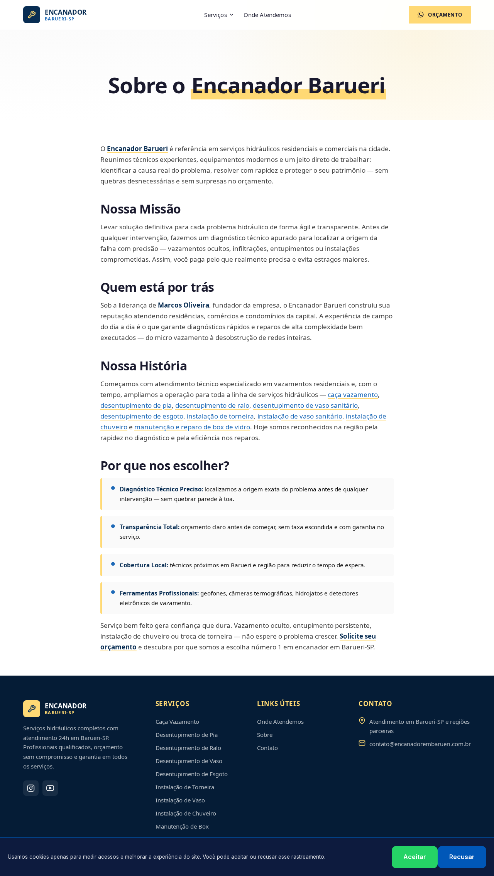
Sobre (264, 734)
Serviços (215, 14)
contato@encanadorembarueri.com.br (420, 744)
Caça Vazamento (177, 721)
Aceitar (414, 857)
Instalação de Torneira (185, 787)
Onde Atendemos (267, 14)
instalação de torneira (220, 416)
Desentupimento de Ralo (188, 748)
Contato (267, 748)
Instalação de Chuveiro (186, 813)
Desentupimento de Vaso (189, 761)
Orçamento (445, 14)
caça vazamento (353, 394)
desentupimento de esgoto (141, 416)
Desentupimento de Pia (187, 734)
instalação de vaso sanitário (299, 416)
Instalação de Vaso (180, 800)
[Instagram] (31, 788)
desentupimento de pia (136, 405)
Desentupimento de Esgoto (192, 774)
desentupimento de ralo (212, 405)
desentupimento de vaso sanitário (305, 405)
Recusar (462, 857)
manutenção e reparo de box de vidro (192, 426)
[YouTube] (50, 788)
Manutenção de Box (182, 826)
